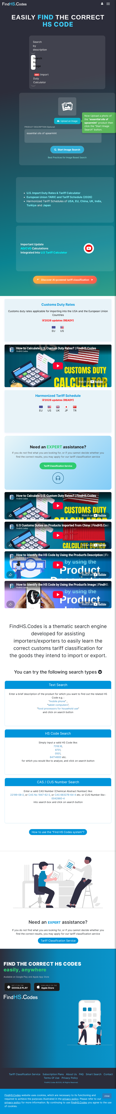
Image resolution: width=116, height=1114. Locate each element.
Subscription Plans (53, 1074)
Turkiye (32, 205)
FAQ (81, 1074)
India (98, 201)
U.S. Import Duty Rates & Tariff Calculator (53, 193)
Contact (108, 1074)
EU (77, 201)
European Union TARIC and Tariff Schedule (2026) (59, 197)
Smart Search (93, 1074)
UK (91, 201)
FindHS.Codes (13, 1095)
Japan (47, 205)
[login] (102, 3)
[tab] (33, 46)
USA (71, 201)
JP (66, 410)
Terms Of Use (51, 1077)
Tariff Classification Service (58, 466)
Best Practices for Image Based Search (67, 157)
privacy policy (70, 1098)
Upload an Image (68, 121)
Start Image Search (68, 149)
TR (74, 410)
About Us (71, 1074)
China (84, 201)
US (62, 330)
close (107, 1096)
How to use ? (58, 832)
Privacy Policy (70, 1077)
